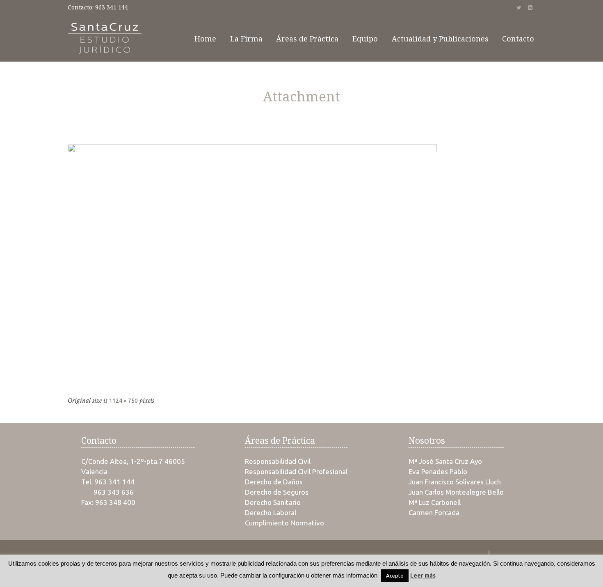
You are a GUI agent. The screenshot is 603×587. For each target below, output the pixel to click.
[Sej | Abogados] (105, 38)
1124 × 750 (123, 400)
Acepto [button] (395, 575)
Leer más (423, 575)
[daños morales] (301, 267)
